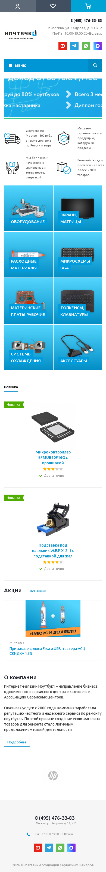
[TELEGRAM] (74, 46)
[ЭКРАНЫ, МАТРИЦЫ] (78, 208)
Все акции (38, 591)
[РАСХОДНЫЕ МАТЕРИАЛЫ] (28, 254)
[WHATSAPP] (86, 46)
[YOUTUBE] (62, 46)
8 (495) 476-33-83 (86, 20)
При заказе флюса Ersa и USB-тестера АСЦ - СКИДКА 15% (49, 651)
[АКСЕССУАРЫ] (78, 347)
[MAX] (97, 46)
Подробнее (17, 742)
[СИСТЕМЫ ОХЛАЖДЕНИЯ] (28, 347)
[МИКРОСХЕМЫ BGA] (78, 254)
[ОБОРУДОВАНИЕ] (28, 208)
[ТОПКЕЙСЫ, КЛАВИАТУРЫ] (78, 301)
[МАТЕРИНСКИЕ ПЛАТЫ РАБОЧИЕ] (28, 301)
